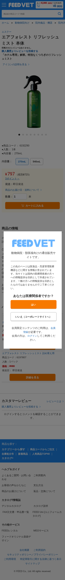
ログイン (32, 335)
